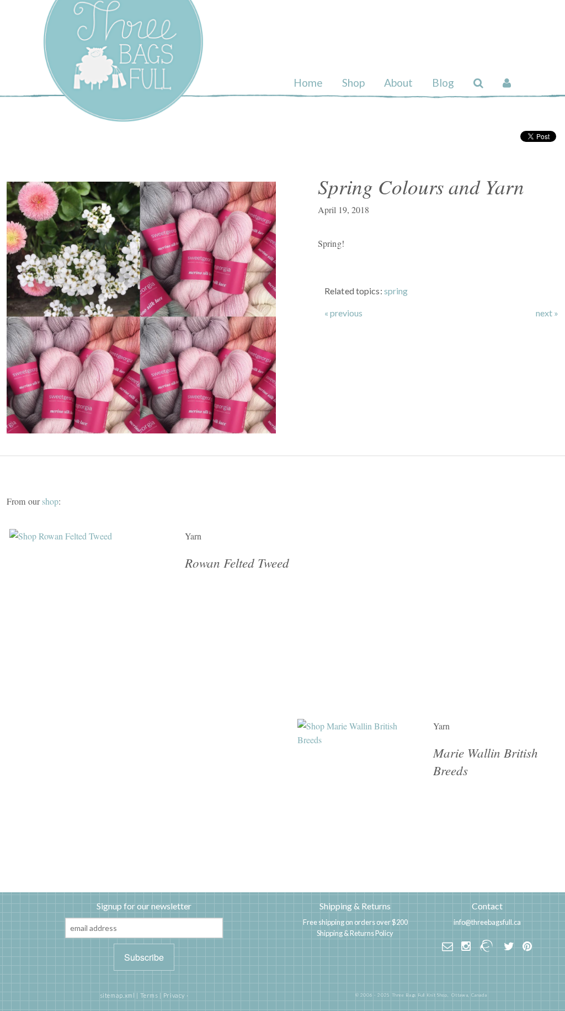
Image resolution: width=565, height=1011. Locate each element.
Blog (443, 82)
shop (50, 501)
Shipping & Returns (355, 906)
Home (308, 82)
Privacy (174, 995)
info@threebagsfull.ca (487, 922)
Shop (353, 82)
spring (396, 290)
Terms (149, 995)
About (398, 82)
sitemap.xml (117, 995)
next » (547, 313)
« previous (343, 313)
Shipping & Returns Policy (355, 933)
